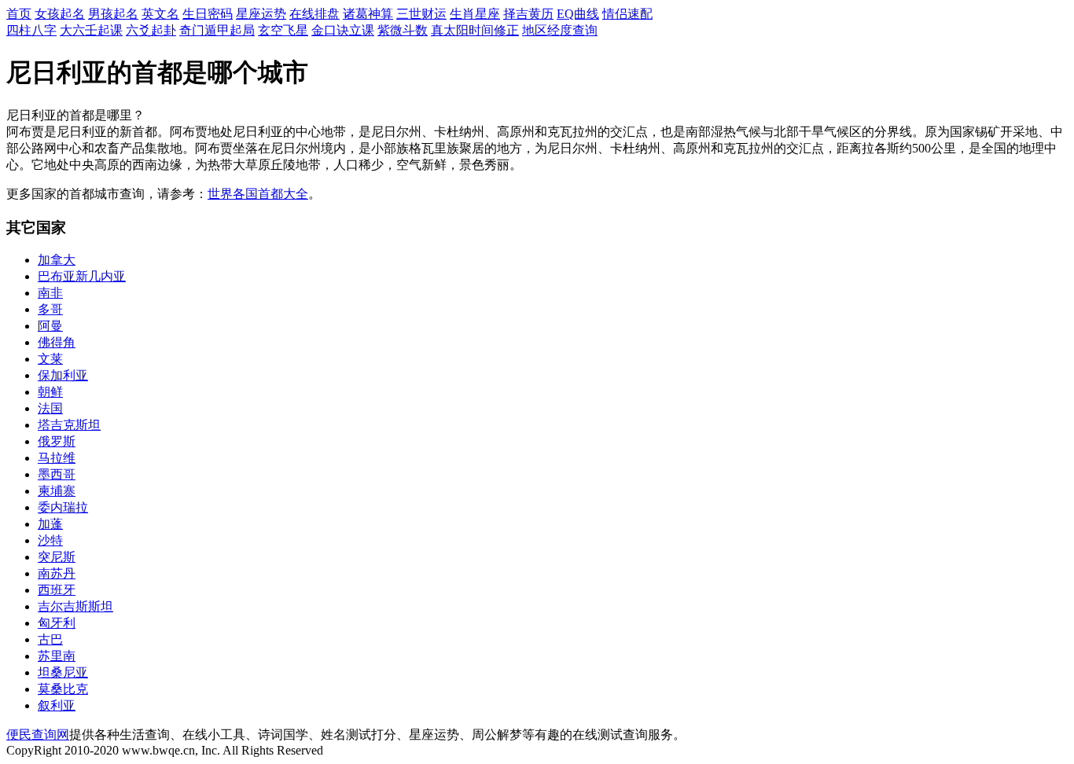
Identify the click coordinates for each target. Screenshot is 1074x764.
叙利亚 (56, 705)
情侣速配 (627, 13)
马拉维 (56, 458)
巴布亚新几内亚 (82, 276)
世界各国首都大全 (258, 193)
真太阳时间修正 (475, 30)
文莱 (50, 358)
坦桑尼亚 (63, 672)
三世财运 (421, 13)
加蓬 (50, 524)
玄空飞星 (283, 30)
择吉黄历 (528, 13)
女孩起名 (60, 13)
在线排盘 (314, 13)
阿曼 (50, 325)
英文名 (160, 13)
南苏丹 (56, 573)
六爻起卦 (151, 30)
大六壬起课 (91, 30)
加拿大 (56, 259)
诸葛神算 (368, 13)
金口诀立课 (342, 30)
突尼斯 (56, 557)
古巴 (50, 639)
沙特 (50, 540)
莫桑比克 (63, 689)
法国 (50, 408)
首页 (18, 13)
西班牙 (56, 590)
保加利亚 (63, 375)
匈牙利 (56, 623)
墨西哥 (56, 474)
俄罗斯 (56, 441)
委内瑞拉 (63, 507)
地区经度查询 (560, 30)
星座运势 (261, 13)
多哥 (50, 309)
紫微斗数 (402, 30)
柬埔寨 (56, 491)
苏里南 (56, 656)
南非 (50, 292)
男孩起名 (113, 13)
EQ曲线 (578, 13)
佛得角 (56, 342)
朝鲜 (50, 392)
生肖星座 (475, 13)
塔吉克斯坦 (69, 425)
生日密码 (207, 13)
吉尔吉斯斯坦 (75, 606)
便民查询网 (37, 734)
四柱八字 (31, 30)
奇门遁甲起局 (217, 30)
